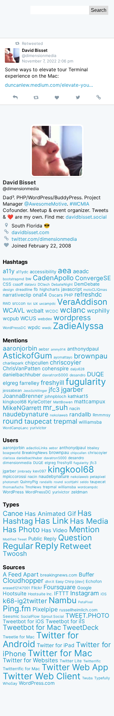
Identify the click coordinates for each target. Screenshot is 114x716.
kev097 (39, 471)
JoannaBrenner (23, 395)
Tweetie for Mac (19, 636)
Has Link (51, 521)
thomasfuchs (13, 487)
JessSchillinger (35, 391)
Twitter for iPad (55, 645)
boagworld (11, 453)
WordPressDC (14, 327)
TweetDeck (80, 627)
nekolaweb (59, 415)
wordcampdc (88, 487)
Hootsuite (14, 593)
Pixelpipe (45, 609)
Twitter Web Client (42, 676)
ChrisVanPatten (21, 368)
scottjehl (71, 482)
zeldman (79, 491)
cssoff (18, 284)
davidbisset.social (86, 217)
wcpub (11, 318)
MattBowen (63, 402)
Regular (18, 546)
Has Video (54, 530)
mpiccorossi (14, 476)
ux (35, 303)
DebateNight (62, 284)
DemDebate (87, 284)
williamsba (90, 422)
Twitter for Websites (30, 660)
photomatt (11, 482)
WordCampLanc (15, 428)
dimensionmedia (17, 462)
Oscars (56, 295)
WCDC (51, 311)
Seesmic (11, 616)
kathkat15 (78, 396)
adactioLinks (36, 448)
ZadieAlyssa (78, 326)
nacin (74, 408)
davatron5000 (55, 375)
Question (75, 537)
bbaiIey (93, 448)
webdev (45, 319)
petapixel (97, 477)
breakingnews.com (58, 575)
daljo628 (77, 369)
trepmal (65, 421)
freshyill (52, 382)
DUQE (95, 374)
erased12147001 (16, 588)
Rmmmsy (101, 414)
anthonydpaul (83, 349)
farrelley (29, 383)
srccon (19, 303)
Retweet (76, 546)
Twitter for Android (41, 639)
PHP (68, 294)
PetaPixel (85, 602)
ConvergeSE (93, 278)
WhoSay (10, 683)
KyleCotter (40, 402)
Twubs (87, 678)
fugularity (86, 381)
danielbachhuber (22, 375)
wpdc (34, 327)
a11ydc (22, 272)
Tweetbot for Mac (32, 627)
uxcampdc (47, 303)
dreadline (24, 289)
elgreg (10, 383)
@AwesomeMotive (45, 204)
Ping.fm (17, 608)
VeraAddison (82, 302)
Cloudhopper (23, 580)
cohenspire (55, 368)
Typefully (102, 678)
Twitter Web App (75, 667)
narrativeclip (17, 295)
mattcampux (89, 401)
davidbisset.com (30, 232)
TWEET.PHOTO (87, 615)
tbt (29, 304)
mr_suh (55, 407)
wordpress (72, 317)
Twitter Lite (71, 660)
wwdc (46, 328)
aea (64, 270)
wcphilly (98, 310)
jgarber (72, 389)
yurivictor (38, 427)
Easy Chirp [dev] (70, 581)
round (13, 421)
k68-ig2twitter (25, 601)
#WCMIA (79, 204)
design (8, 289)
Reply (46, 545)
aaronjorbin (20, 348)
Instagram (84, 593)
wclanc (72, 309)
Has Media (89, 521)
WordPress (13, 491)
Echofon (94, 581)
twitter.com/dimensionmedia (44, 239)
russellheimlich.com (78, 609)
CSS (7, 284)
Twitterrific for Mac (21, 668)
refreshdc (88, 294)
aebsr (44, 349)
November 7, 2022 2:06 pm (47, 61)
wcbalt (35, 310)
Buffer (86, 574)
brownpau (90, 356)
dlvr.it (49, 581)
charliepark (13, 363)
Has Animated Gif (50, 513)
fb (36, 289)
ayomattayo (63, 357)
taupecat (38, 421)
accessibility (43, 271)
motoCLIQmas (95, 289)
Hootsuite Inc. (40, 594)
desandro (77, 375)
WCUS (28, 318)
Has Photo (21, 529)
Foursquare (59, 587)
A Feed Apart (21, 574)
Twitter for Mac (60, 653)
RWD (7, 303)
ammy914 (58, 349)
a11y (9, 271)
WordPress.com (37, 683)
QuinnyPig (29, 481)
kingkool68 (14, 402)
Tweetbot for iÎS (65, 621)
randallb (80, 414)
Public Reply (42, 539)
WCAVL (14, 310)
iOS (104, 594)
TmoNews (33, 487)
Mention (84, 529)
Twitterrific (92, 661)
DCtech (44, 284)
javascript (71, 289)
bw (28, 278)
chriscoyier (65, 362)
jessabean (12, 390)
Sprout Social (52, 616)
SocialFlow (30, 616)
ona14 (40, 295)
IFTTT (61, 593)
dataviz (30, 284)
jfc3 (54, 389)
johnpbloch (55, 396)
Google (84, 587)
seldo (84, 482)
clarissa (9, 458)
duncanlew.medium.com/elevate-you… (49, 85)
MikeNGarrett (22, 408)
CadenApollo (53, 278)
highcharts (50, 289)
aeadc (81, 271)
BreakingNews (34, 452)
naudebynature (25, 414)
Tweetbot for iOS (23, 621)
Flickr (36, 587)
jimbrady (24, 471)
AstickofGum (27, 355)
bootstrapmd (13, 279)
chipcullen (36, 363)
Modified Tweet (15, 539)
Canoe (13, 513)
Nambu (63, 600)
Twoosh (15, 553)
